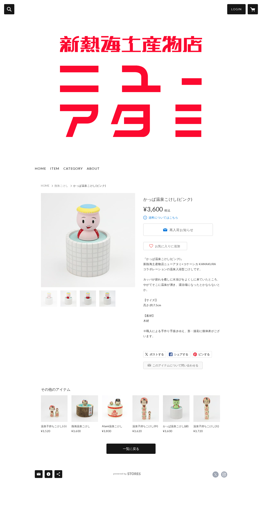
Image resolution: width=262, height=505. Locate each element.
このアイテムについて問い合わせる (175, 365)
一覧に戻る (131, 449)
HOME (40, 168)
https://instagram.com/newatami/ (224, 474)
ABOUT (93, 168)
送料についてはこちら (163, 217)
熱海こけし (61, 185)
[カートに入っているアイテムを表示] (253, 9)
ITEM (54, 168)
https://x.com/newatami (215, 474)
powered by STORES (127, 473)
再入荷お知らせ (181, 230)
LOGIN (236, 9)
